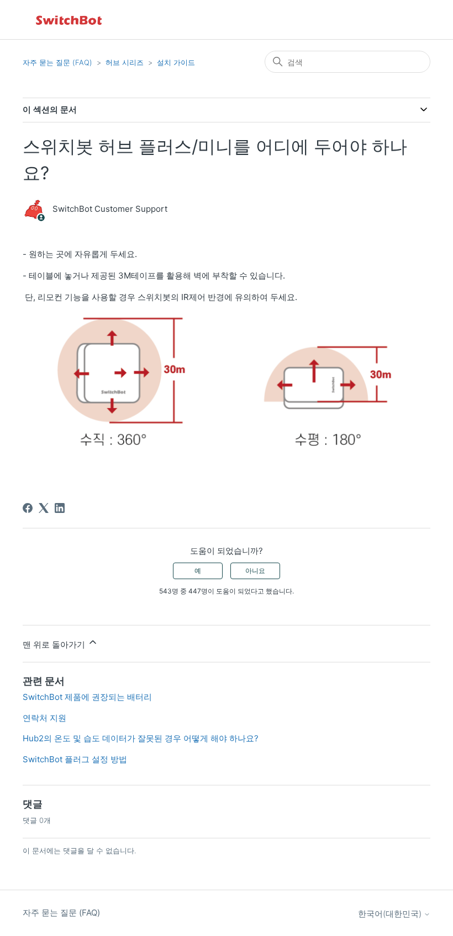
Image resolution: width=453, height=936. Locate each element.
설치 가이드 (176, 62)
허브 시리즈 (125, 62)
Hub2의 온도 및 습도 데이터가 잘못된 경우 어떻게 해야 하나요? (141, 738)
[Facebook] (28, 508)
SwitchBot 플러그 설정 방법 (75, 759)
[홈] (70, 19)
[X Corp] (44, 508)
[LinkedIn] (60, 508)
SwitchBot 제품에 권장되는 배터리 (87, 697)
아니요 (255, 570)
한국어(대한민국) (391, 913)
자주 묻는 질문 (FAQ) (57, 62)
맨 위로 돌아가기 (55, 644)
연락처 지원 (44, 718)
